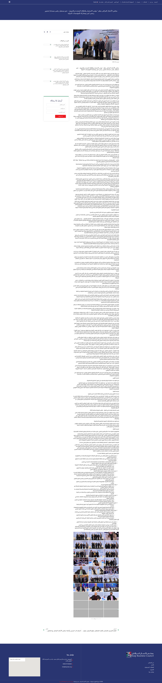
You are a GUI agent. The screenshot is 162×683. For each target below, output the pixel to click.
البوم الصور (116, 2)
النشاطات (145, 2)
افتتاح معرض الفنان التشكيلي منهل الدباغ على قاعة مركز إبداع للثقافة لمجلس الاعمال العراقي (61, 58)
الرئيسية (156, 2)
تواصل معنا (101, 2)
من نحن (151, 2)
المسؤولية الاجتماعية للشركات (128, 2)
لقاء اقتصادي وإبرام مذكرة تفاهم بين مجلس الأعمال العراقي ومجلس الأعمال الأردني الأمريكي (61, 45)
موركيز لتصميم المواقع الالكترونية (66, 681)
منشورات (138, 2)
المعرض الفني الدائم (109, 2)
